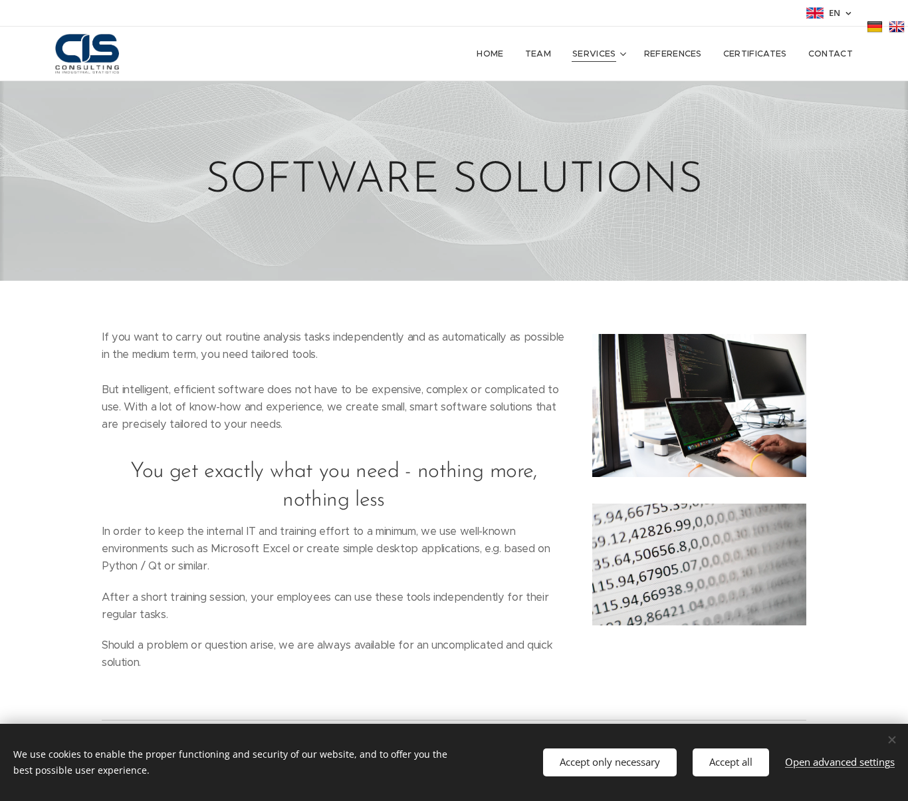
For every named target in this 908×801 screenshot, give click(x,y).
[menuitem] (493, 54)
